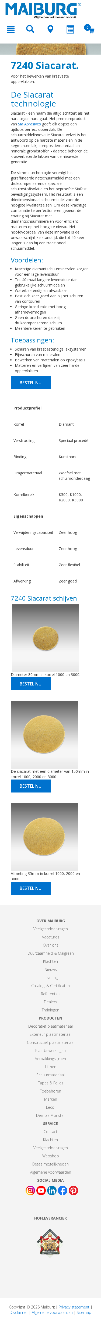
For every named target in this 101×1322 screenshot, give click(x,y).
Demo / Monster (50, 1115)
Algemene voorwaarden (50, 1172)
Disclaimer (19, 1312)
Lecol (50, 1107)
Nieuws (50, 969)
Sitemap (84, 1312)
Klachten (50, 961)
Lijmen (50, 1066)
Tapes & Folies (50, 1082)
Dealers (50, 1001)
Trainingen (50, 1010)
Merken (50, 1099)
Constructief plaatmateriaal (50, 1042)
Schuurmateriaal (50, 1074)
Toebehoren (50, 1091)
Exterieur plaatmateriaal (50, 1034)
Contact (50, 1131)
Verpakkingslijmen (50, 1058)
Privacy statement (74, 1307)
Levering (51, 977)
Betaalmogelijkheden (50, 1164)
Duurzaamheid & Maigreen (50, 953)
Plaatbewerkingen (50, 1050)
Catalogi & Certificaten (50, 985)
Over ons (50, 945)
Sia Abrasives (29, 123)
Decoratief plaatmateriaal (50, 1026)
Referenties (50, 993)
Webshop (50, 1155)
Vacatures (50, 937)
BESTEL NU (30, 383)
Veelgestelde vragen (50, 928)
